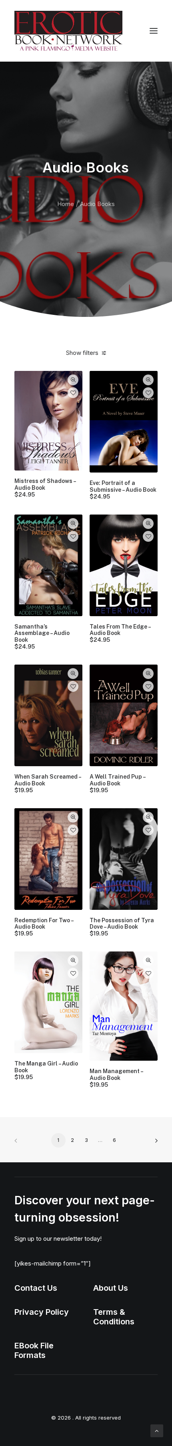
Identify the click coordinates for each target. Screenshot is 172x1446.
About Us (110, 1288)
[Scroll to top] (156, 1430)
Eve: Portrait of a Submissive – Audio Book (123, 490)
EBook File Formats (34, 1350)
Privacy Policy (41, 1312)
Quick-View (73, 380)
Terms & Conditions (113, 1316)
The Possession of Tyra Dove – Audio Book (122, 927)
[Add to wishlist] (73, 392)
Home (65, 204)
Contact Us (35, 1288)
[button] (153, 31)
